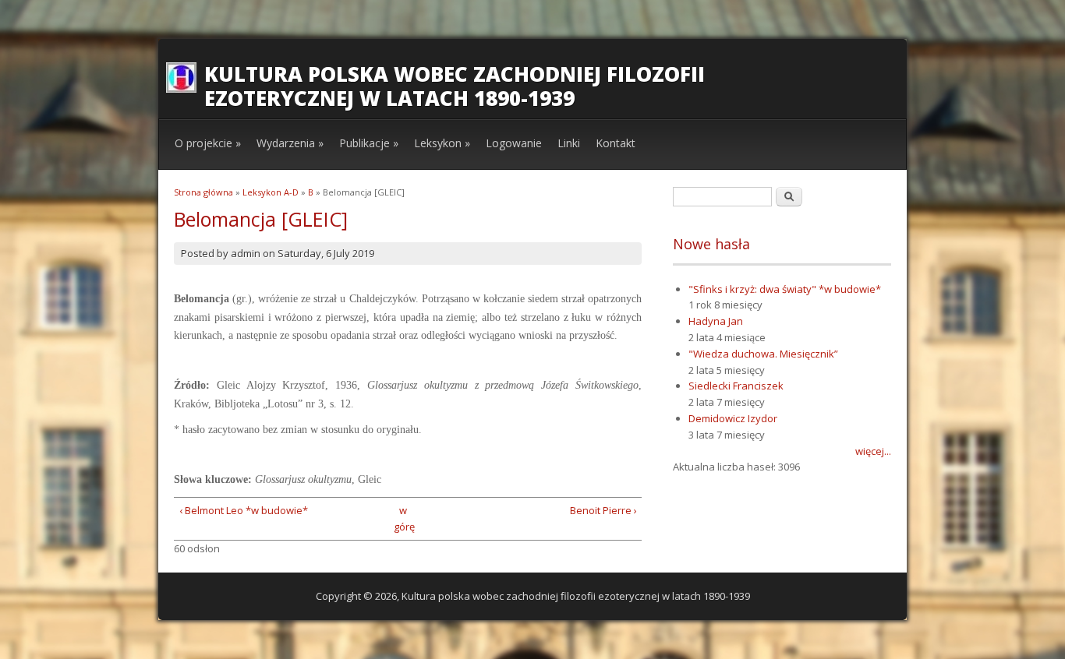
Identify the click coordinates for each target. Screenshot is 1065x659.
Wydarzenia (290, 143)
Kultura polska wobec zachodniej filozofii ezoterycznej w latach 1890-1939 (454, 86)
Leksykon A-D (270, 192)
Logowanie (514, 143)
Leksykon (442, 143)
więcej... (873, 451)
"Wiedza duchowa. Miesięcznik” (763, 354)
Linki (568, 143)
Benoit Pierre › (603, 510)
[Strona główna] (181, 89)
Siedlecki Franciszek (736, 386)
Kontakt (615, 143)
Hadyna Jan (715, 321)
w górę (403, 518)
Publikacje (368, 143)
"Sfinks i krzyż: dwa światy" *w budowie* (784, 289)
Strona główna (203, 192)
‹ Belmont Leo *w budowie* (243, 510)
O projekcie (208, 143)
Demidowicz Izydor (732, 418)
